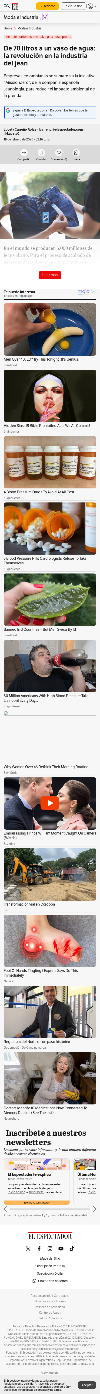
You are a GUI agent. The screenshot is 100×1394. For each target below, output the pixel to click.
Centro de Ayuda (50, 1312)
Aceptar (87, 1385)
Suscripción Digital (50, 1273)
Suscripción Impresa (50, 1266)
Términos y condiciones (50, 1301)
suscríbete (36, 1192)
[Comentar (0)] (59, 153)
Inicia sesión (16, 1192)
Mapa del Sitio (50, 1258)
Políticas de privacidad (50, 1307)
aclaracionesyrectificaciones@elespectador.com (50, 1349)
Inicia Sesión (74, 6)
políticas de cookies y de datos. (42, 1389)
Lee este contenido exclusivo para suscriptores (38, 37)
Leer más (50, 275)
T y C (44, 1215)
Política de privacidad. (74, 1215)
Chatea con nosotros (53, 1281)
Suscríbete (47, 6)
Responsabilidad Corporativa (50, 1295)
